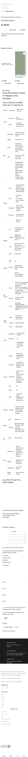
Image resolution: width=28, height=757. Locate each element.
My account (3, 711)
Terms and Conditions (6, 724)
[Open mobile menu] (1, 1)
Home (2, 11)
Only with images (8, 627)
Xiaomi (2, 702)
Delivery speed (6, 562)
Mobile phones (10, 11)
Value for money (7, 557)
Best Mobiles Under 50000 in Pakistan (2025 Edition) (7, 64)
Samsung (3, 697)
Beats (2, 699)
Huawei (2, 704)
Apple (2, 694)
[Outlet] (14, 725)
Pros (4, 582)
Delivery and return (5, 719)
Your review (6, 565)
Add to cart (13, 30)
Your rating (6, 555)
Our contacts (4, 714)
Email (4, 601)
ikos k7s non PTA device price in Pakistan (20, 76)
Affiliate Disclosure (5, 721)
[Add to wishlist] (11, 53)
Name (4, 595)
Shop (2, 716)
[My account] (26, 1)
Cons (4, 588)
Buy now (23, 30)
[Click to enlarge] (3, 15)
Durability (5, 560)
